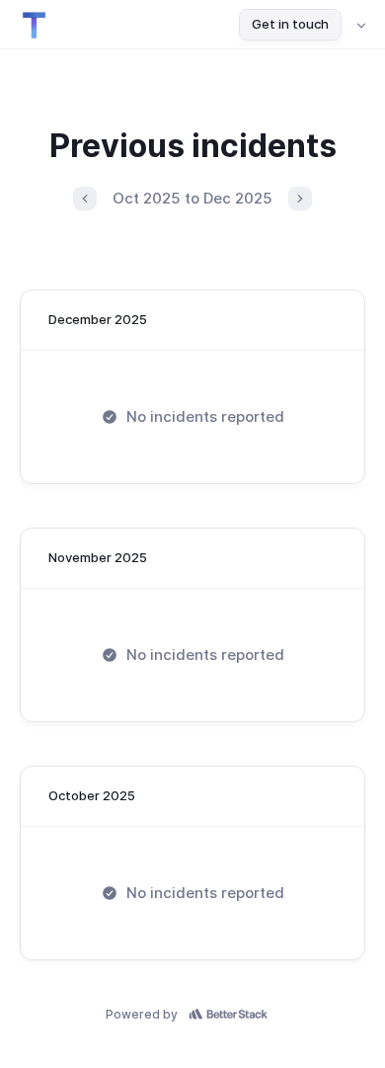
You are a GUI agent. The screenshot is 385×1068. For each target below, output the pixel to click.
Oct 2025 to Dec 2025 (192, 198)
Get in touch (290, 24)
